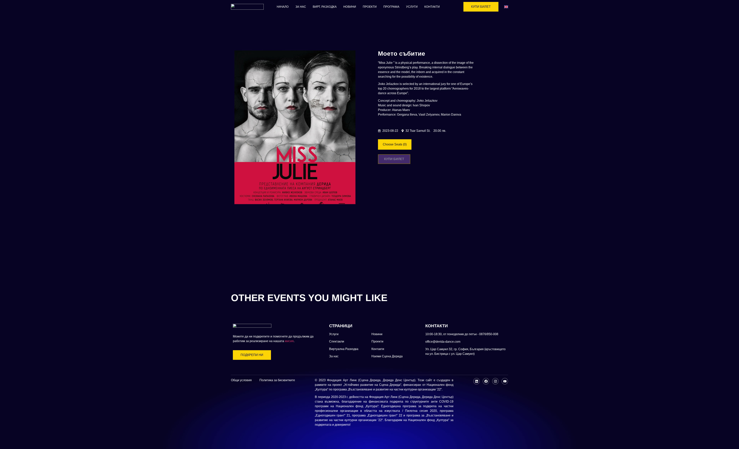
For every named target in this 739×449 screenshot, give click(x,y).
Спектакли (336, 341)
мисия (289, 341)
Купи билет (394, 159)
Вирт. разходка (325, 6)
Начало (283, 6)
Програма (391, 6)
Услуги (412, 6)
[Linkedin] (476, 381)
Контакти (432, 6)
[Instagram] (495, 381)
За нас (300, 6)
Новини (349, 6)
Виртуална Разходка (343, 349)
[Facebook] (486, 381)
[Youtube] (505, 381)
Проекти (370, 6)
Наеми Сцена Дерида (387, 356)
